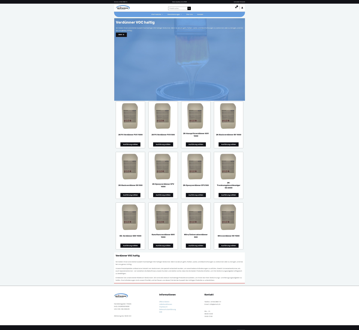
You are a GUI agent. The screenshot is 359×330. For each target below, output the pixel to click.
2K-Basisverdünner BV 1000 (228, 135)
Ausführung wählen (130, 144)
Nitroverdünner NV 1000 (229, 236)
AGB (160, 312)
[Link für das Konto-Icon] (242, 8)
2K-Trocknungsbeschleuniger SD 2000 (228, 185)
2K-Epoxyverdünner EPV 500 (196, 185)
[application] (162, 14)
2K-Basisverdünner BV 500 (130, 185)
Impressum (163, 307)
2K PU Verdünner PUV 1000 (130, 135)
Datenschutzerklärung (167, 309)
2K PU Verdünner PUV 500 (163, 135)
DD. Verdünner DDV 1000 (130, 236)
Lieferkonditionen (165, 304)
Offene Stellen (164, 302)
